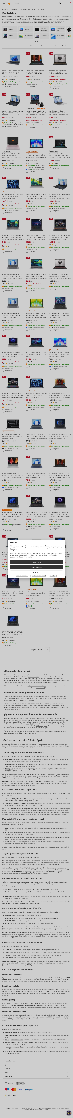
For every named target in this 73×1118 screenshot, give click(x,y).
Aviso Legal (53, 576)
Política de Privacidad (39, 576)
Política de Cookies (22, 576)
